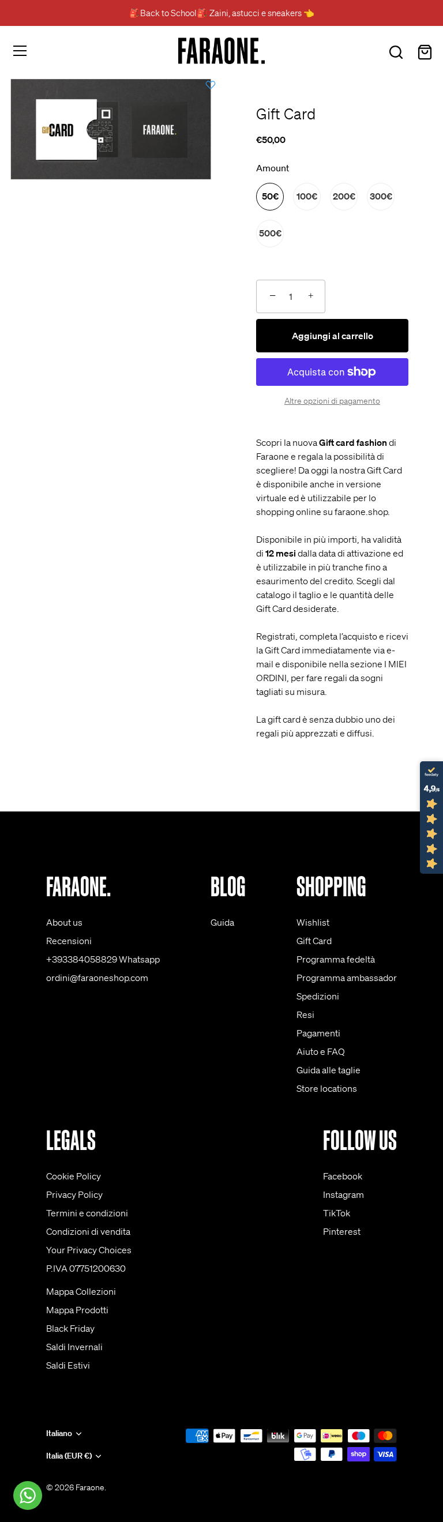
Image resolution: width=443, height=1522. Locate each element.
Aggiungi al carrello (332, 335)
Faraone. (91, 1487)
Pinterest (342, 1231)
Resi (305, 1014)
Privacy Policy (74, 1194)
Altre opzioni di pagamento (332, 401)
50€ (270, 196)
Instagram (343, 1194)
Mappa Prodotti (77, 1310)
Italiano (59, 1433)
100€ (306, 196)
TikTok (336, 1213)
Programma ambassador (346, 977)
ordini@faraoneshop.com (97, 977)
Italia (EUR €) (69, 1456)
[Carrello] (424, 52)
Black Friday (70, 1328)
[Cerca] (395, 52)
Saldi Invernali (74, 1346)
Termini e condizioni (87, 1213)
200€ (344, 196)
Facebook (342, 1176)
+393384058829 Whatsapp (103, 959)
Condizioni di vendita (88, 1231)
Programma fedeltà (335, 959)
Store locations (326, 1088)
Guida (222, 922)
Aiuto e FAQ (320, 1051)
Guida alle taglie (328, 1070)
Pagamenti (318, 1033)
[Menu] (20, 50)
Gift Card (314, 940)
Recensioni (69, 940)
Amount (272, 168)
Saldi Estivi (68, 1365)
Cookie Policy (73, 1176)
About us (64, 922)
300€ (381, 196)
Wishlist (312, 922)
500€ (270, 233)
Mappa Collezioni (81, 1291)
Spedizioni (317, 996)
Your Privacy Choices (89, 1250)
